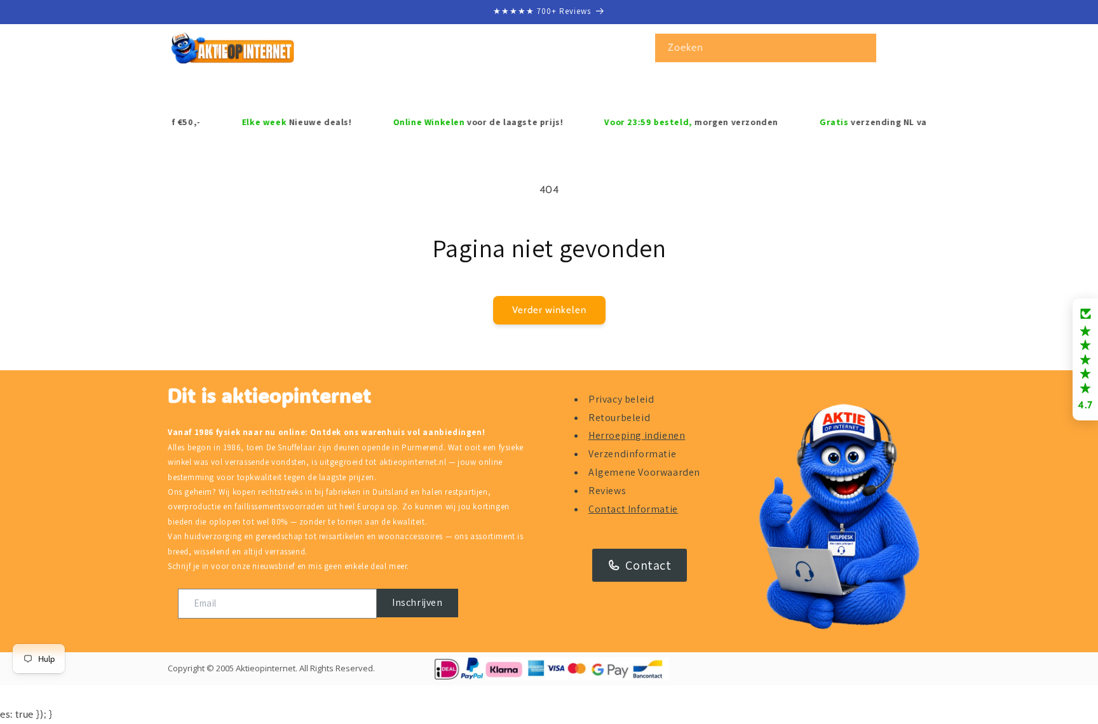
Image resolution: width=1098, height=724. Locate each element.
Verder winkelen (549, 310)
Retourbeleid (619, 417)
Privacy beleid (621, 399)
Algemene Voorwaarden (644, 472)
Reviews (607, 490)
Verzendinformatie (632, 453)
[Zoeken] (862, 48)
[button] (223, 89)
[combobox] (765, 48)
